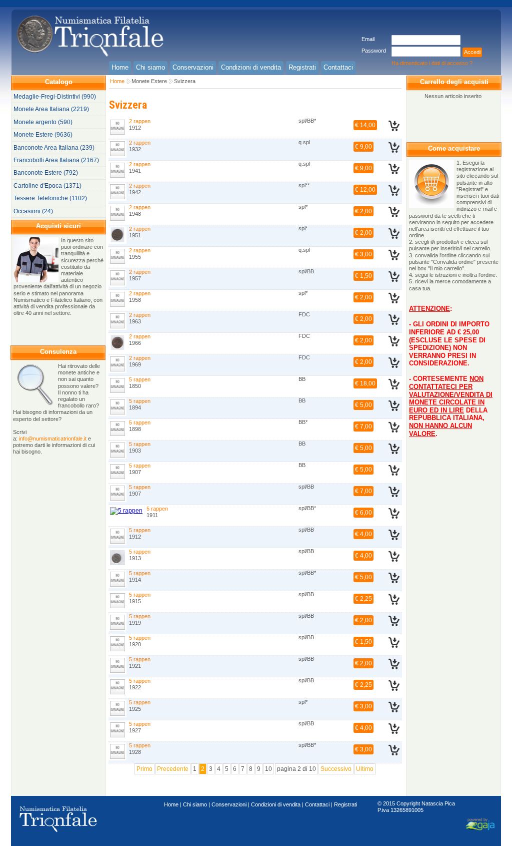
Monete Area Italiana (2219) (51, 109)
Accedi (472, 52)
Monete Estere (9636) (43, 134)
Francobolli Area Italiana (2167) (56, 160)
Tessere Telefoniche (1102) (50, 198)
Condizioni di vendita (275, 804)
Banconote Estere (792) (46, 172)
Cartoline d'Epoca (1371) (48, 185)
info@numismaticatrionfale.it (52, 439)
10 (268, 768)
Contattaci (317, 804)
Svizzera (185, 81)
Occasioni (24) (33, 211)
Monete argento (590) (43, 122)
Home (117, 81)
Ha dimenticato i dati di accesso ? (432, 63)
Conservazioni (229, 804)
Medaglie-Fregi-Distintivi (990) (55, 96)
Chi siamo (195, 804)
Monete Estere (149, 81)
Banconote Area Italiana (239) (54, 147)
